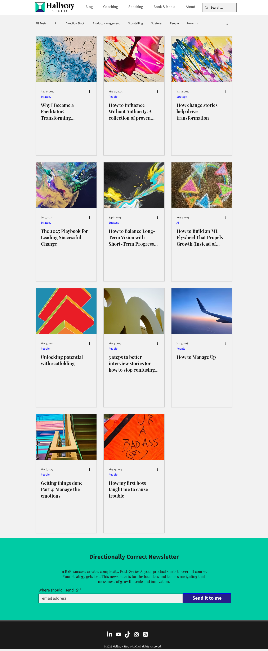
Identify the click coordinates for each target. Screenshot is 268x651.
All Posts (41, 24)
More (190, 24)
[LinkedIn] (109, 634)
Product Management (106, 24)
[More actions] (90, 91)
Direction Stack (75, 24)
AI (56, 24)
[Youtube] (118, 634)
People (174, 24)
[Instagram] (136, 634)
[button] (227, 24)
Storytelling (135, 24)
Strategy (156, 24)
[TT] (127, 634)
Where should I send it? (59, 590)
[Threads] (145, 634)
